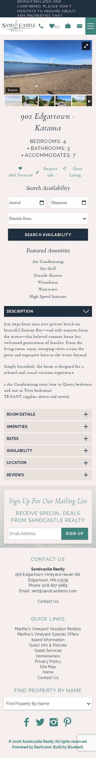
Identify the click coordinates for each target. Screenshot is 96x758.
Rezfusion (42, 747)
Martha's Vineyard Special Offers (48, 634)
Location (17, 463)
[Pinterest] (68, 722)
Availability (19, 451)
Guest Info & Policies (48, 645)
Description (20, 311)
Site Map (48, 667)
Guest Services (48, 650)
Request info (50, 171)
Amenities (17, 426)
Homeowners (48, 656)
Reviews (15, 475)
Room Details (21, 414)
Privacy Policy (48, 661)
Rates (13, 438)
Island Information (48, 640)
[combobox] (48, 704)
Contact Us (48, 601)
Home (48, 672)
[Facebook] (27, 722)
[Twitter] (40, 722)
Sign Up (75, 533)
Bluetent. (76, 747)
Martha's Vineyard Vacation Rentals (48, 629)
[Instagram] (54, 722)
